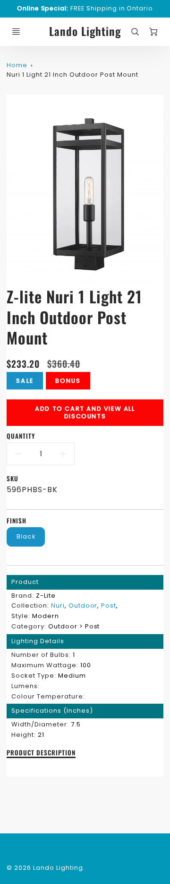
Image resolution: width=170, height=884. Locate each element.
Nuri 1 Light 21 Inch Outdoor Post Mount (72, 75)
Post (108, 605)
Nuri (58, 605)
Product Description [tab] (41, 753)
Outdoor (83, 605)
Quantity (21, 436)
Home (17, 65)
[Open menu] (16, 31)
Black (26, 536)
